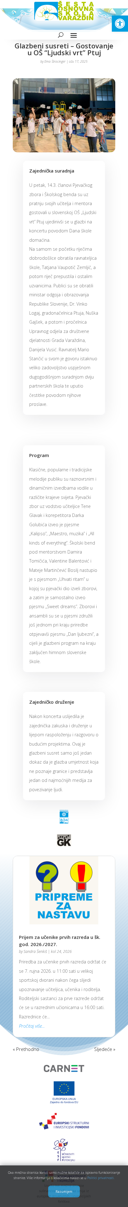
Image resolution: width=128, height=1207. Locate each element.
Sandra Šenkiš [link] (35, 951)
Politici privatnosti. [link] (100, 1178)
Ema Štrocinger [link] (55, 61)
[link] (120, 24)
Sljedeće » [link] (104, 1049)
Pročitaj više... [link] (32, 1026)
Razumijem (64, 1191)
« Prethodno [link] (26, 1049)
